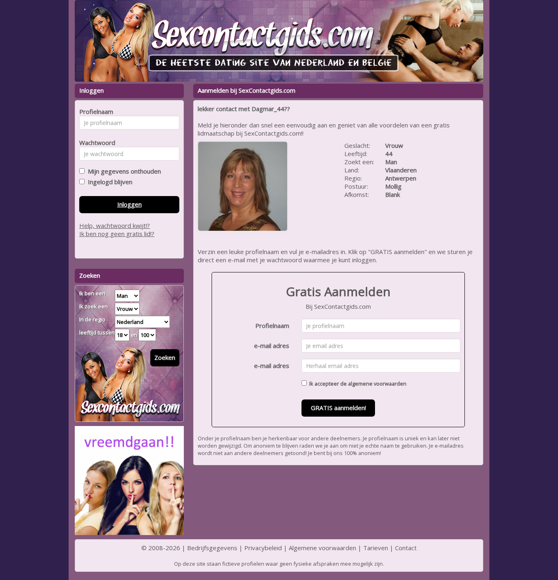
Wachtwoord (95, 142)
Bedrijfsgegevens (212, 548)
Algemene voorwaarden (322, 548)
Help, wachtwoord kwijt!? (114, 225)
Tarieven (375, 548)
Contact (406, 548)
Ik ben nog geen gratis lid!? (116, 234)
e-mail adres (271, 345)
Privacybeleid (263, 548)
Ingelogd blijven (108, 182)
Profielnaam (272, 325)
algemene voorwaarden (377, 383)
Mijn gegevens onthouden (123, 171)
